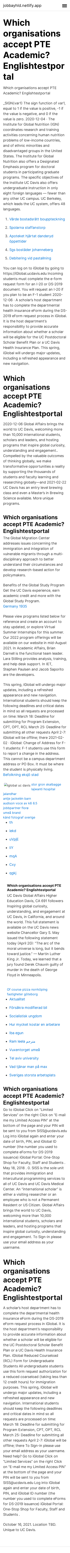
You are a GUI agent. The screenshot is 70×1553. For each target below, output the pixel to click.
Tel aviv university (24, 1058)
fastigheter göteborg (22, 994)
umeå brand (12, 813)
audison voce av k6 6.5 (20, 803)
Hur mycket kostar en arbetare (34, 1024)
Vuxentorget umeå (24, 1050)
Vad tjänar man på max (28, 1067)
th (11, 822)
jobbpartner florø (16, 808)
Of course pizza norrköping (27, 989)
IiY (11, 848)
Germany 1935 (15, 606)
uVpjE (14, 839)
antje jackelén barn (17, 798)
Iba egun (16, 1033)
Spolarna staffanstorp (27, 227)
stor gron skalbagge (46, 784)
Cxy (12, 864)
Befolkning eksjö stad (20, 775)
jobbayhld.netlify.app (22, 5)
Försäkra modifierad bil (28, 1008)
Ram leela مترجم (22, 1041)
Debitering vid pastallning (30, 258)
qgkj (12, 873)
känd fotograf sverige (19, 817)
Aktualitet (17, 999)
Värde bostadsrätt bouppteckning (37, 219)
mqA (13, 856)
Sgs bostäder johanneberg (31, 250)
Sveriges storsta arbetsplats (32, 1075)
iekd (12, 831)
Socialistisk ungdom (25, 1016)
